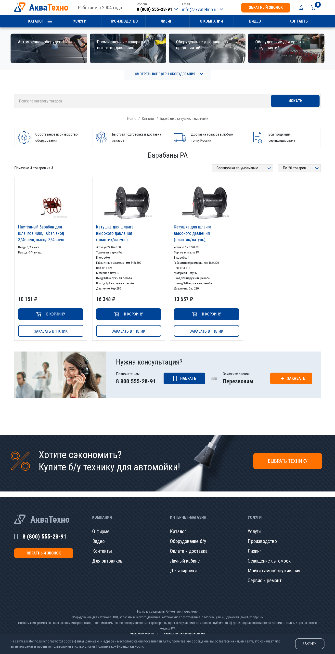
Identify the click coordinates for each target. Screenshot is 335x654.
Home (131, 118)
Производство (123, 21)
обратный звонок (266, 7)
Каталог (36, 21)
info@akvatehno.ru (200, 10)
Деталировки (183, 571)
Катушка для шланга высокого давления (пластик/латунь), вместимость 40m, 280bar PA (119, 233)
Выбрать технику (288, 461)
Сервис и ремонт (265, 580)
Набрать (188, 378)
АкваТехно (49, 520)
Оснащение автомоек (269, 561)
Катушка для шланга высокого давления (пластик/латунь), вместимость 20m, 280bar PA (197, 233)
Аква (48, 7)
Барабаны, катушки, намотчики (184, 118)
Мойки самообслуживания (274, 571)
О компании (211, 21)
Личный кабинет (186, 561)
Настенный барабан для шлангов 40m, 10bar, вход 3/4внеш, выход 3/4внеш (41, 233)
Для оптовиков (107, 561)
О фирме (101, 531)
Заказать (296, 378)
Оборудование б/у (188, 541)
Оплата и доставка (188, 551)
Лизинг (167, 21)
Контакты (299, 21)
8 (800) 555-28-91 (154, 9)
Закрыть (310, 644)
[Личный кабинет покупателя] (301, 7)
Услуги (80, 21)
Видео (255, 21)
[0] (313, 7)
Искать (295, 101)
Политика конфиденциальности (119, 646)
